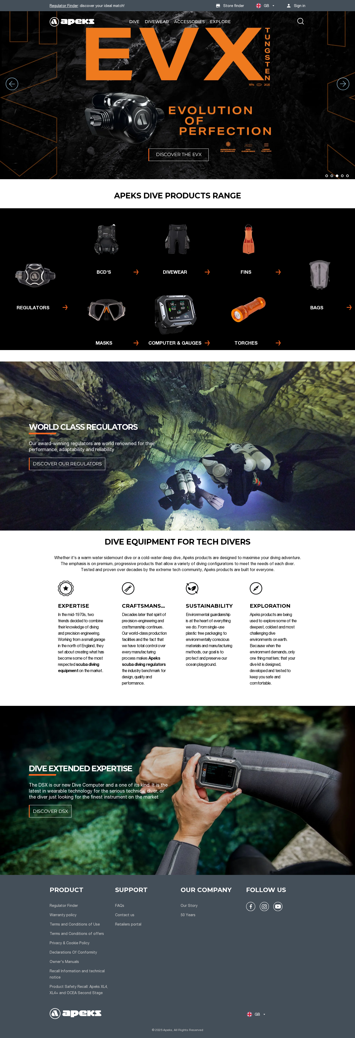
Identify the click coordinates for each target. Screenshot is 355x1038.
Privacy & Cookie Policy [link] (69, 943)
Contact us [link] (124, 915)
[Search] (300, 22)
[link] (134, 22)
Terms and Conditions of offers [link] (77, 933)
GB (266, 5)
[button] (326, 176)
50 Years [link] (188, 915)
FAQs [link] (119, 905)
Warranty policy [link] (63, 915)
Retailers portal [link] (128, 924)
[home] (76, 1014)
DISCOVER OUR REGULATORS (67, 464)
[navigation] (79, 941)
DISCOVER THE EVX (178, 154)
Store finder (233, 5)
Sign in (299, 5)
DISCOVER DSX (50, 811)
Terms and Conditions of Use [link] (75, 924)
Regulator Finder (64, 5)
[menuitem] (134, 21)
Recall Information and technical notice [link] (77, 974)
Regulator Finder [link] (64, 905)
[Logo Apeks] (72, 22)
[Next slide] (343, 83)
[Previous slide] (12, 83)
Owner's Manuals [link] (64, 961)
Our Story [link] (189, 905)
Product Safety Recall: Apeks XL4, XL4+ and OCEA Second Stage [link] (79, 989)
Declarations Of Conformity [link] (73, 952)
